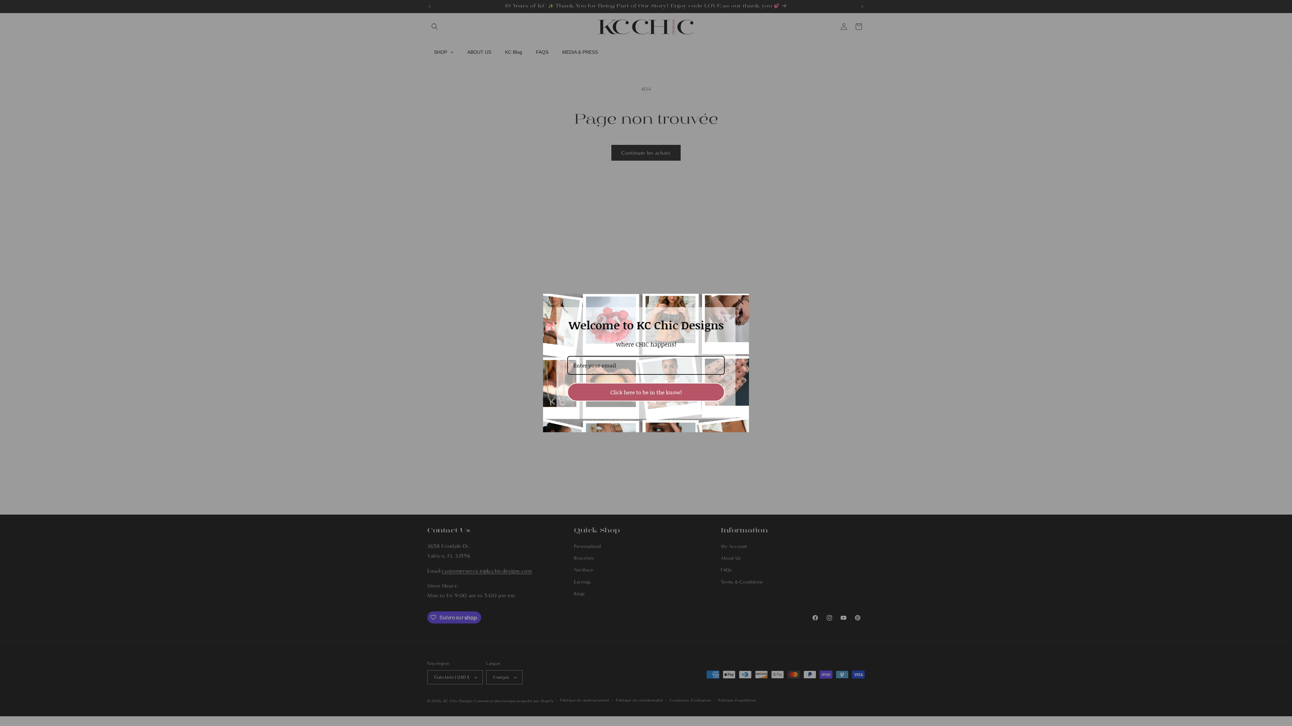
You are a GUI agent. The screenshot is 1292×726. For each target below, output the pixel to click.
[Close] (741, 302)
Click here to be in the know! (646, 392)
